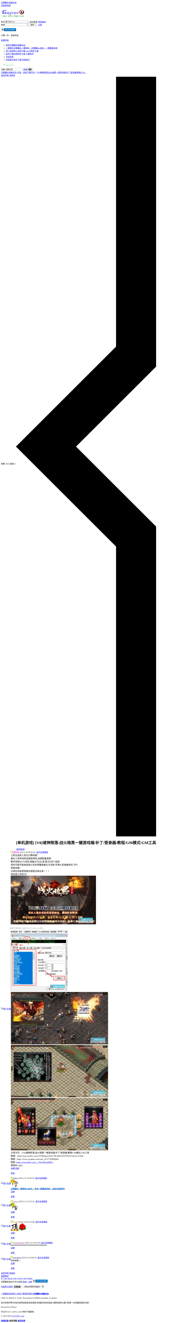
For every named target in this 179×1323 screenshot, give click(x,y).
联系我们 (29, 1294)
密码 (3, 25)
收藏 (13, 1168)
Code (24, 1278)
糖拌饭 (16, 852)
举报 (13, 1173)
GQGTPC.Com (18, 1316)
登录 (25, 1282)
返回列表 (5, 75)
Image (10, 1278)
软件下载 (20, 54)
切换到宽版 (6, 5)
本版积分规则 (7, 1287)
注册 (40, 25)
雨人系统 (22, 51)
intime (15, 1178)
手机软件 (10, 57)
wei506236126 (19, 1243)
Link (15, 1278)
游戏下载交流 (29, 72)
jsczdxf (15, 1222)
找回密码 (42, 22)
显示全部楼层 (42, 852)
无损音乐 (18, 60)
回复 (17, 1168)
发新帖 (12, 75)
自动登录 (34, 22)
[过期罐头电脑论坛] (13, 16)
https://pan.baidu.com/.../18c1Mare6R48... (35, 1162)
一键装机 (31, 48)
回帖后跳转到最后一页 (34, 1287)
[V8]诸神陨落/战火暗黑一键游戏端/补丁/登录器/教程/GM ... (61, 72)
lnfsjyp (15, 1201)
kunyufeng (17, 1258)
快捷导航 (5, 40)
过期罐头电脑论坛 (9, 3)
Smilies (30, 1278)
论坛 (19, 72)
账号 (3, 22)
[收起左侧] (86, 836)
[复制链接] (20, 849)
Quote (19, 1278)
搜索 (25, 69)
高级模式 (5, 1276)
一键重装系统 (7, 1294)
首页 (15, 45)
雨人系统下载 (19, 1294)
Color (5, 1278)
